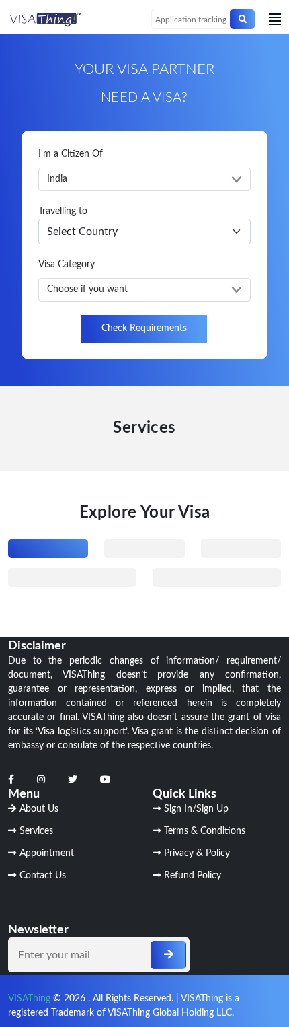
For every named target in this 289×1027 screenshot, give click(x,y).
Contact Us (42, 875)
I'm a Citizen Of (70, 154)
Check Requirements (144, 328)
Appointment (46, 853)
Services (36, 831)
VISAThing (29, 998)
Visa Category (66, 264)
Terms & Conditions (204, 831)
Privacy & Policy (197, 853)
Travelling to (62, 211)
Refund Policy (192, 875)
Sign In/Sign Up (196, 809)
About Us (38, 809)
